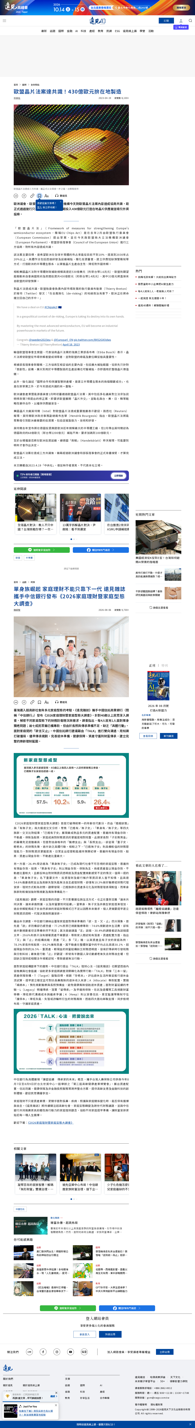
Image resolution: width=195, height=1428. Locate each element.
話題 (52, 31)
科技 (83, 31)
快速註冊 (110, 1334)
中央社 (17, 97)
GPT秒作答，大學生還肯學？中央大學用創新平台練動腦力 (111, 1289)
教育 (100, 31)
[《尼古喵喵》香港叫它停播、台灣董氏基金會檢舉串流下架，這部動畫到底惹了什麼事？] (24, 1288)
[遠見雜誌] (98, 20)
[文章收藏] (39, 196)
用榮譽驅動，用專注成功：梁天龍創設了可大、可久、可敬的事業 (158, 724)
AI (76, 31)
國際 (61, 31)
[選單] (4, 20)
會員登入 (85, 1334)
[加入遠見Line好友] (29, 1352)
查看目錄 (148, 736)
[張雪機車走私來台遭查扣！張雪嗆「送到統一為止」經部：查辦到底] (83, 1252)
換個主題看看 (160, 607)
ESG (117, 31)
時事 (33, 582)
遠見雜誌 (140, 1377)
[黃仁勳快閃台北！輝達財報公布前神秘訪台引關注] (24, 1252)
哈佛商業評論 (157, 1377)
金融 (69, 31)
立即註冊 (165, 1352)
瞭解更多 (181, 7)
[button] (124, 508)
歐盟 (18, 557)
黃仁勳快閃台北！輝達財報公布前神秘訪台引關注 (52, 1253)
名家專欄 (146, 715)
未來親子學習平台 (145, 1381)
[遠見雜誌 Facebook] (43, 1352)
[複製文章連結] (32, 196)
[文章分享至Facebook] (24, 196)
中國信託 (20, 1209)
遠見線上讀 (130, 31)
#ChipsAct (50, 307)
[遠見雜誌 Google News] (84, 1352)
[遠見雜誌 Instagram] (56, 1352)
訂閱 (166, 20)
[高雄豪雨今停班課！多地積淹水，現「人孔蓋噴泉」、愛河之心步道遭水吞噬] (24, 1270)
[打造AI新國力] (158, 685)
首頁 (16, 84)
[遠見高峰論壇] (16, 7)
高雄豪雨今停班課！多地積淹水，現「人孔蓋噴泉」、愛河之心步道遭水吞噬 (53, 1271)
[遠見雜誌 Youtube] (70, 1352)
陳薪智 (17, 609)
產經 (92, 31)
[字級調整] (47, 196)
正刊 (152, 665)
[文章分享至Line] (16, 196)
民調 (109, 31)
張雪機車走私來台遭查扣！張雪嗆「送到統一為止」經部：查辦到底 (111, 1253)
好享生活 (85, 1397)
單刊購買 (169, 736)
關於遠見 (8, 1385)
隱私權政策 (157, 1404)
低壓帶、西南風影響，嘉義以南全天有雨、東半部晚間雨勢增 (111, 1271)
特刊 (164, 665)
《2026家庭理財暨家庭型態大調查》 (51, 1123)
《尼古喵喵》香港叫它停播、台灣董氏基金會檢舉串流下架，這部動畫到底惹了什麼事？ (52, 1289)
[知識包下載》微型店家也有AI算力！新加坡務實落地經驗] (11, 1411)
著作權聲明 (141, 1404)
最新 (44, 31)
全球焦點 (35, 84)
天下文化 (175, 1377)
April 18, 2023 (71, 344)
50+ (162, 1381)
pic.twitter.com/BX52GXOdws (92, 340)
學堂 (142, 31)
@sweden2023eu (40, 340)
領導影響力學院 (179, 1381)
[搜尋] (190, 20)
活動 (151, 31)
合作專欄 (105, 1397)
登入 (39, 207)
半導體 (29, 557)
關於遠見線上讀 (31, 1385)
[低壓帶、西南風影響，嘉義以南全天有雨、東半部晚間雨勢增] (83, 1270)
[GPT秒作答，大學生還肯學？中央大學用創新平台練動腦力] (83, 1288)
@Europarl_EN (63, 340)
